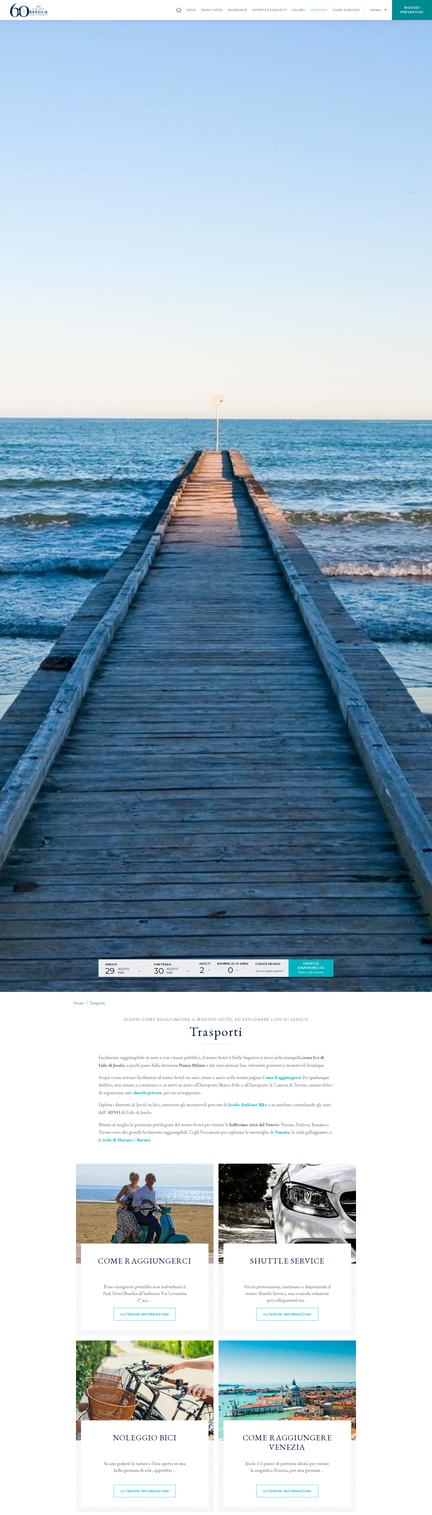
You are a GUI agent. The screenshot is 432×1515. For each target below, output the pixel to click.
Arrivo (111, 964)
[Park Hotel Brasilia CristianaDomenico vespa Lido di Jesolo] (145, 1214)
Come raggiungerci (144, 1261)
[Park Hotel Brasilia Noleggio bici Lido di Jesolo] (145, 1390)
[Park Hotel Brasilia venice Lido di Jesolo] (287, 1390)
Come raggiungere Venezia (287, 1442)
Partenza (162, 964)
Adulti (204, 963)
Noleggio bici (145, 1438)
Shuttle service (287, 1261)
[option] (216, 506)
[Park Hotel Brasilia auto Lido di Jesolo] (287, 1214)
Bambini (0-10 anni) (232, 963)
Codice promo (267, 964)
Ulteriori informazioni (144, 1314)
